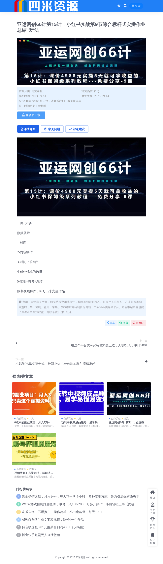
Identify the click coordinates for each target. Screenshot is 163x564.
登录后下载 (32, 115)
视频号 (33, 469)
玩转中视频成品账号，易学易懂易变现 (80, 424)
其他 (31, 418)
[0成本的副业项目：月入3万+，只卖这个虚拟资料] (34, 398)
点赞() (140, 322)
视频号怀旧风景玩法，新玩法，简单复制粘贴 (33, 474)
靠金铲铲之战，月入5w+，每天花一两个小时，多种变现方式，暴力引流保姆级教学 (80, 496)
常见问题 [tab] (54, 129)
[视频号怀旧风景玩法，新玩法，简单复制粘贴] (34, 449)
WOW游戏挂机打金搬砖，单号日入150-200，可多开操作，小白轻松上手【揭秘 (78, 504)
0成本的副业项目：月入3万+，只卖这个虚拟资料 (33, 424)
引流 (126, 418)
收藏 (125, 322)
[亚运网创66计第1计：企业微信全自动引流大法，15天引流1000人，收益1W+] (129, 398)
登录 (138, 6)
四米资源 (80, 557)
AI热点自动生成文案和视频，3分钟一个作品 (53, 519)
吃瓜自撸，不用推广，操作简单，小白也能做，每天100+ (62, 512)
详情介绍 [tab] (30, 129)
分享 (112, 322)
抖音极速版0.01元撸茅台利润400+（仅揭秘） (54, 527)
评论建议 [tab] (79, 129)
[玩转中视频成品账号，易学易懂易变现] (81, 398)
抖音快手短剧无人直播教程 (41, 535)
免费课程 (37, 91)
